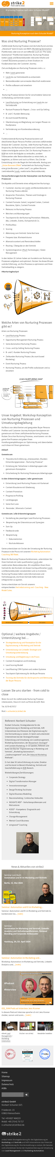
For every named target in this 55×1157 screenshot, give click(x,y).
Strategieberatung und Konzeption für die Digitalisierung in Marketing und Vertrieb (23, 644)
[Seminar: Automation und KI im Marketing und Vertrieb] (27, 887)
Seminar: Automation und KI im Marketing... (22, 907)
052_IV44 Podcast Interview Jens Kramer (21, 1008)
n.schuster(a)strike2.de (16, 711)
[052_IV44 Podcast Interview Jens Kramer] (27, 988)
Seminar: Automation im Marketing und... (21, 958)
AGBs (4, 1088)
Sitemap (6, 1076)
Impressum (7, 1080)
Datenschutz (8, 1084)
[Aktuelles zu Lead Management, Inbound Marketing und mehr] (45, 1023)
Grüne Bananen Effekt (12, 165)
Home (4, 1072)
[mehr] (20, 914)
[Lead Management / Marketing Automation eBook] (9, 1023)
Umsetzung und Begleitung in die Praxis (22, 657)
